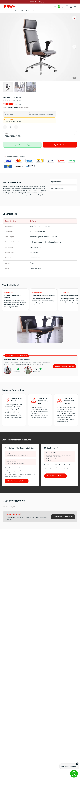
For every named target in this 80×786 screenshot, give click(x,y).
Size (6, 133)
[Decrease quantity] (5, 127)
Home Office (14, 11)
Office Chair (25, 11)
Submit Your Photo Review (63, 517)
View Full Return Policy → (55, 476)
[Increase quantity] (16, 127)
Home (6, 11)
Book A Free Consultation (64, 366)
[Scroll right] (75, 299)
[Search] (55, 6)
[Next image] (74, 47)
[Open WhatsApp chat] (74, 773)
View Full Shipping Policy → (16, 481)
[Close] (77, 763)
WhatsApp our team (61, 465)
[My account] (63, 6)
